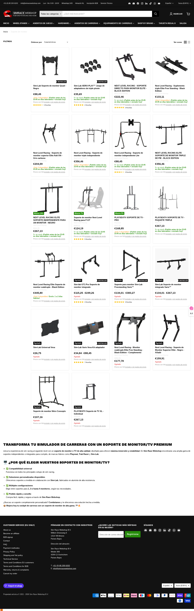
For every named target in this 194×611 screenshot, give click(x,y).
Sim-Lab (36, 91)
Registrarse (133, 534)
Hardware (63, 23)
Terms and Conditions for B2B (15, 566)
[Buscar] (155, 14)
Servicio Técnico (106, 3)
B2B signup (8, 537)
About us (7, 530)
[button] (176, 13)
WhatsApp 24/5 (67, 3)
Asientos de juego (43, 23)
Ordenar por (36, 42)
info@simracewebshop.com (31, 3)
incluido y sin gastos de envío (54, 102)
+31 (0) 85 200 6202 (10, 3)
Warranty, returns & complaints (16, 570)
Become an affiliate (11, 533)
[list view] (189, 42)
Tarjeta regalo (167, 23)
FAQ (5, 544)
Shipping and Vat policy (13, 555)
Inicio (6, 23)
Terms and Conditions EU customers (18, 562)
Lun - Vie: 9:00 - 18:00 (51, 3)
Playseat (117, 223)
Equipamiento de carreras (118, 23)
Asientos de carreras (86, 23)
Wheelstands (20, 23)
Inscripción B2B (92, 3)
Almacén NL (79, 3)
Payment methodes (11, 548)
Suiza (183, 3)
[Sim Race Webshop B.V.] (19, 14)
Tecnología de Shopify (11, 597)
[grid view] (185, 42)
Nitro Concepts (38, 414)
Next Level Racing (121, 93)
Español (168, 3)
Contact (6, 541)
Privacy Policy (9, 552)
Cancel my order (10, 573)
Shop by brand (146, 23)
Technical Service (10, 559)
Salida (183, 23)
